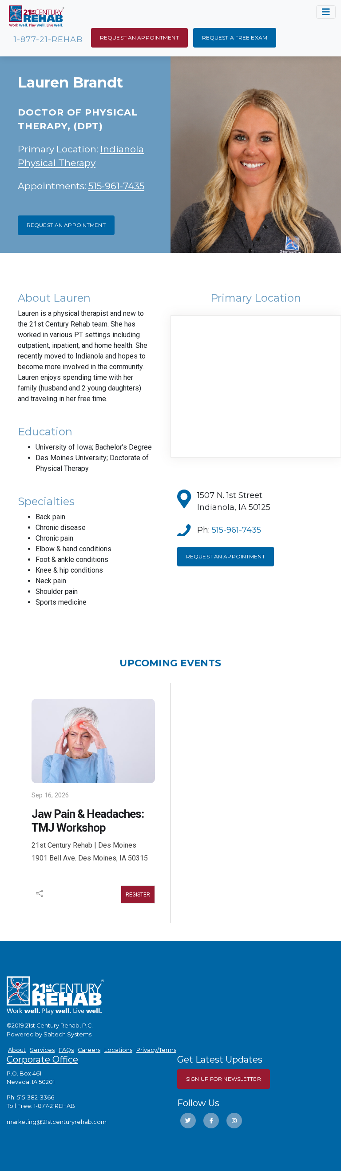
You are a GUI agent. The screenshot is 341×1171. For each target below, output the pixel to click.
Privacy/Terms (156, 1050)
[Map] (256, 386)
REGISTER (138, 895)
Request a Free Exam (234, 37)
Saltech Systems (67, 1034)
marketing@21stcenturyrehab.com (57, 1122)
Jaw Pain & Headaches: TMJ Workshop (88, 820)
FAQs (66, 1050)
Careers (89, 1050)
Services (42, 1050)
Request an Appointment (139, 37)
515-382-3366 (35, 1097)
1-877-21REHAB (54, 1106)
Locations (118, 1050)
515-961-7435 (116, 185)
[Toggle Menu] (326, 12)
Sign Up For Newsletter (223, 1078)
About (17, 1050)
